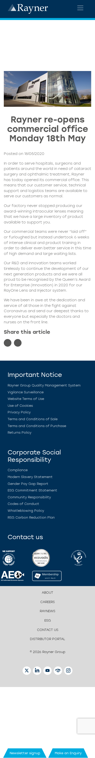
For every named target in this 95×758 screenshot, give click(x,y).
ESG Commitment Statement (32, 490)
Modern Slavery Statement (30, 477)
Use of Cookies (20, 406)
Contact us (47, 630)
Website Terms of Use (26, 399)
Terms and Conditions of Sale (33, 419)
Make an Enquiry (68, 753)
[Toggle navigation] (80, 8)
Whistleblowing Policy (26, 511)
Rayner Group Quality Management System (44, 385)
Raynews (47, 611)
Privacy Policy (19, 412)
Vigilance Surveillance (26, 392)
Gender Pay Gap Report (28, 484)
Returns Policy (19, 432)
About (47, 592)
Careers (47, 602)
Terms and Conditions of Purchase (37, 426)
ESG (47, 620)
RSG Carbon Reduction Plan (31, 517)
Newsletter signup (25, 753)
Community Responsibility (29, 497)
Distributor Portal (47, 639)
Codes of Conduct (23, 504)
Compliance (18, 470)
